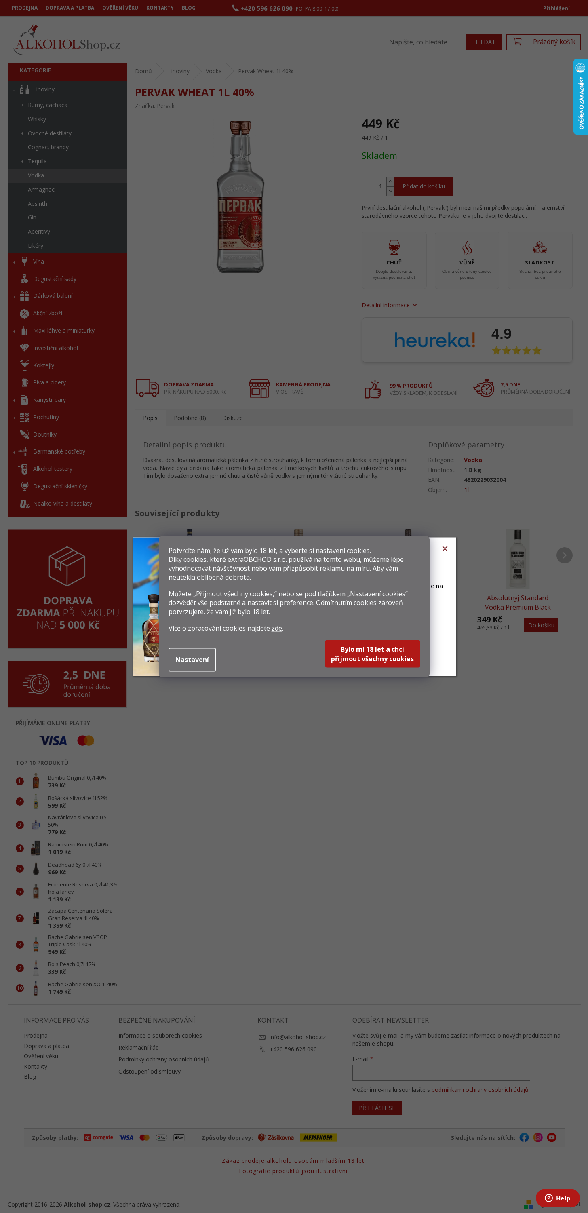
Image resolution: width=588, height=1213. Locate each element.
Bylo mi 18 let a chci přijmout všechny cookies (372, 653)
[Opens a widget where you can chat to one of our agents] (557, 1199)
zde (277, 627)
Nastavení (192, 659)
